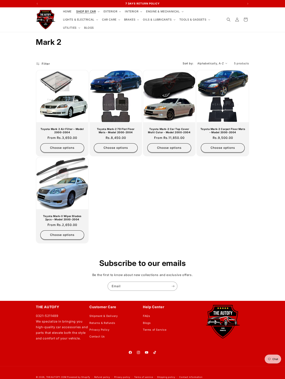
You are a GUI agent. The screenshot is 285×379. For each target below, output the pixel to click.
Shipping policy (166, 377)
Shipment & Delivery (103, 316)
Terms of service (143, 377)
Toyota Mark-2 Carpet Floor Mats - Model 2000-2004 (222, 130)
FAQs (146, 316)
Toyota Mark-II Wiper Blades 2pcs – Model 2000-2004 (62, 218)
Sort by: (188, 63)
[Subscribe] (173, 286)
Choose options (62, 148)
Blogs (147, 322)
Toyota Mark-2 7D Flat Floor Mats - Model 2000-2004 (116, 130)
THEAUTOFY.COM (56, 377)
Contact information (190, 377)
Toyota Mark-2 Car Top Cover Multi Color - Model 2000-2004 (169, 130)
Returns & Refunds (102, 322)
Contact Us (97, 336)
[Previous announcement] (37, 3)
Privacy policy (122, 377)
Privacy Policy (99, 329)
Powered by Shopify (78, 377)
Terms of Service (155, 329)
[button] (87, 11)
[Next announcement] (248, 3)
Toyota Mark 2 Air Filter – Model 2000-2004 (62, 130)
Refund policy (102, 377)
